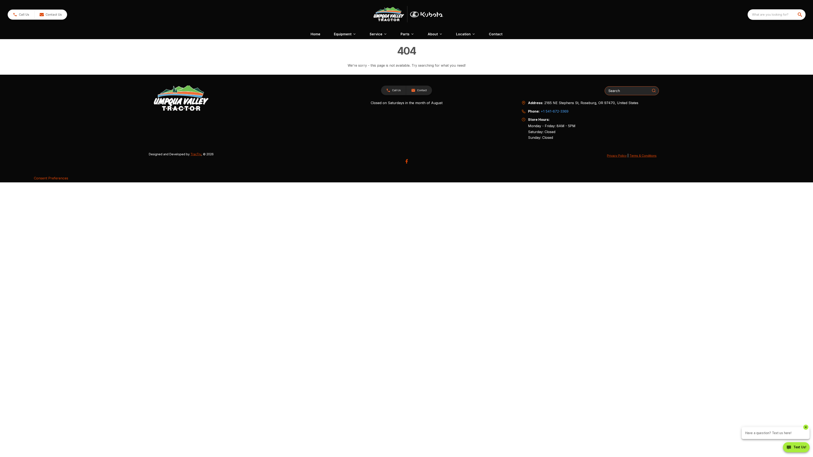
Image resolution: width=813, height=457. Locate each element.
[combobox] (776, 15)
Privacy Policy (617, 155)
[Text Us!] (796, 448)
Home (315, 34)
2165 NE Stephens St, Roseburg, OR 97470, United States (591, 103)
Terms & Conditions (643, 155)
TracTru (196, 154)
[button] (21, 14)
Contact (495, 34)
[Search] (654, 90)
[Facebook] (406, 161)
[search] (800, 14)
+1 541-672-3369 (554, 111)
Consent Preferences (51, 178)
